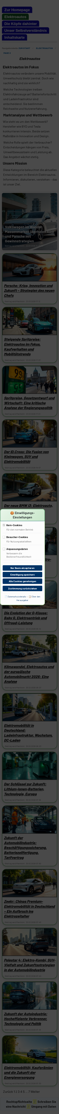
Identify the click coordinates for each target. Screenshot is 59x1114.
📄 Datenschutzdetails (15, 596)
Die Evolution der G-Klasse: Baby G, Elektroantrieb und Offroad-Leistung (26, 618)
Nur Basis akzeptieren (22, 567)
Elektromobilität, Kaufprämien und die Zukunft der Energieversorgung (28, 1072)
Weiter (35, 1092)
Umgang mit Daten (43, 1106)
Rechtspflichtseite (19, 1101)
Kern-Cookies (14, 525)
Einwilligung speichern (22, 574)
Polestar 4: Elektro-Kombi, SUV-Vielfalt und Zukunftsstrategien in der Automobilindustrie (29, 965)
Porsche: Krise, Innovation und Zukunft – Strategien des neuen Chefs (29, 290)
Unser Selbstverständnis (25, 30)
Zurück (8, 1092)
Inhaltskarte (14, 37)
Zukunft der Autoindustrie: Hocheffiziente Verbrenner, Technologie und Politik (25, 1019)
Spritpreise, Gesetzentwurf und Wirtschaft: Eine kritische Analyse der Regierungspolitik (29, 403)
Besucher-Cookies (17, 536)
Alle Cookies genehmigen (22, 581)
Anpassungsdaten (17, 549)
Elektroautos (15, 17)
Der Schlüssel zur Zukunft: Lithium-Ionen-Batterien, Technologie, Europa (25, 789)
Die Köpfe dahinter (20, 24)
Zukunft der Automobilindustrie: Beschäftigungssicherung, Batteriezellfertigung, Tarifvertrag (25, 848)
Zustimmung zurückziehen (22, 588)
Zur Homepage (17, 10)
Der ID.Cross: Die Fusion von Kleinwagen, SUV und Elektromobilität (26, 456)
